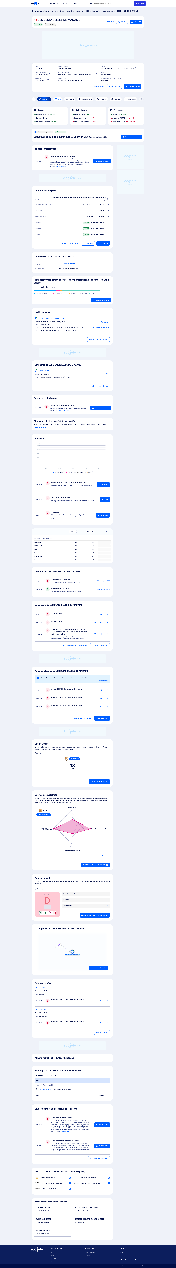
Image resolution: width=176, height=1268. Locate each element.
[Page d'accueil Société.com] (35, 3)
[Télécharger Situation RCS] (108, 222)
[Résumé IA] (95, 614)
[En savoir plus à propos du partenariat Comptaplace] (70, 1189)
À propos (95, 1266)
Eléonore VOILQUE (46, 1089)
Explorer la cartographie (99, 968)
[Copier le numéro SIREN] (45, 68)
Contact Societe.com (91, 1252)
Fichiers (53, 1255)
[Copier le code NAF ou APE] (97, 74)
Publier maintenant (102, 718)
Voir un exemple (61, 166)
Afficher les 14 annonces (82, 718)
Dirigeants (103, 99)
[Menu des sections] (34, 99)
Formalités (66, 3)
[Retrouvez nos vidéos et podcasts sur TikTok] (135, 1259)
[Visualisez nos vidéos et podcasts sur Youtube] (130, 1259)
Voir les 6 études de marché (99, 1158)
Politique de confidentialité (127, 1266)
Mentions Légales (141, 1266)
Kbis (59, 99)
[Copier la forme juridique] (86, 79)
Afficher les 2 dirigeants (100, 386)
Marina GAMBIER (106, 74)
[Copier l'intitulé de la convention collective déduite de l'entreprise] (108, 205)
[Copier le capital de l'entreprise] (108, 211)
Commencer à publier (103, 680)
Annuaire (53, 1258)
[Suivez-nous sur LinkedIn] (121, 1259)
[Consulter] (101, 614)
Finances (117, 99)
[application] (73, 455)
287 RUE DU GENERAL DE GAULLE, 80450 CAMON (117, 68)
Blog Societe (122, 1252)
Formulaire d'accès (40, 427)
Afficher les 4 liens (102, 1032)
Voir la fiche (105, 374)
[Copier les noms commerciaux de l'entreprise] (108, 217)
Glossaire (87, 1255)
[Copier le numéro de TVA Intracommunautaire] (48, 79)
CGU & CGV (102, 1266)
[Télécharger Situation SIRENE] (108, 228)
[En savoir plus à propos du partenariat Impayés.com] (109, 1178)
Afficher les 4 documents (100, 645)
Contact (71, 99)
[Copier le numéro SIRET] (50, 74)
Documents (132, 99)
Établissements (87, 99)
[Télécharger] (107, 614)
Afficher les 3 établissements (98, 339)
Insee (103, 80)
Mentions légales (98, 86)
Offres (76, 3)
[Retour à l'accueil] (37, 1249)
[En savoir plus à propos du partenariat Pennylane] (109, 1183)
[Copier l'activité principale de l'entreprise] (108, 199)
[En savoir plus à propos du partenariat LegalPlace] (70, 1178)
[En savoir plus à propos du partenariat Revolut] (70, 1183)
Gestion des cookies (113, 1266)
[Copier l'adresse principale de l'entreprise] (136, 68)
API (52, 1261)
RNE (106, 80)
